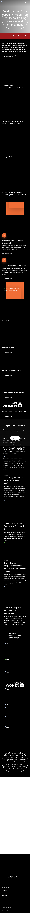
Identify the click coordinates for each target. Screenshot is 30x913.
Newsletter (4, 895)
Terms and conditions (7, 885)
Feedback (4, 890)
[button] (28, 2)
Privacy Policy (5, 887)
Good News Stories (9, 473)
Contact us (4, 898)
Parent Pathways (19, 473)
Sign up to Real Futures (8, 892)
